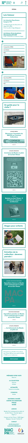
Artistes (14, 384)
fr (25, 1)
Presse (14, 403)
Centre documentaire (14, 401)
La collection (14, 380)
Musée (14, 394)
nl (25, 3)
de (25, 4)
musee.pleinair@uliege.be (14, 425)
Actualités (14, 387)
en (25, 2)
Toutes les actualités (14, 389)
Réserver (14, 377)
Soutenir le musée (14, 399)
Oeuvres (14, 382)
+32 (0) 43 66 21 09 (14, 424)
